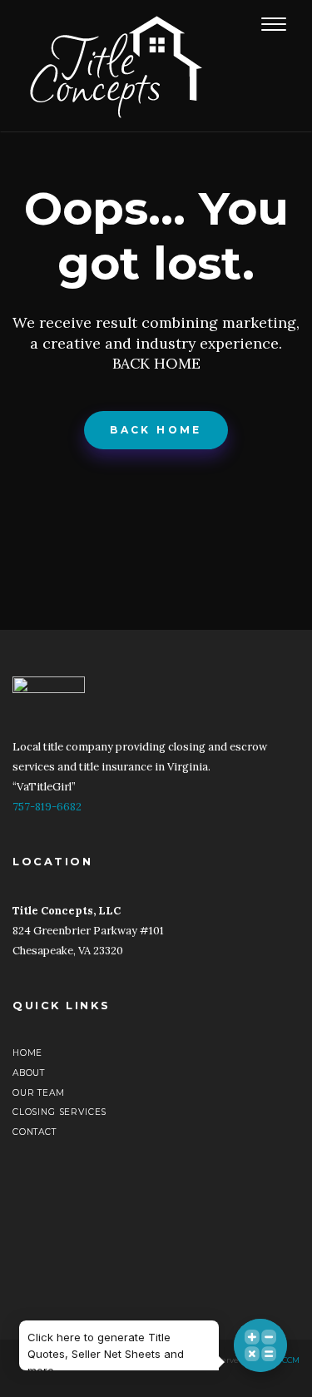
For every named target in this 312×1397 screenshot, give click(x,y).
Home (27, 1053)
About (28, 1073)
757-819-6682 (47, 807)
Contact (34, 1132)
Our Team (38, 1092)
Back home (155, 430)
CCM (291, 1360)
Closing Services (59, 1112)
